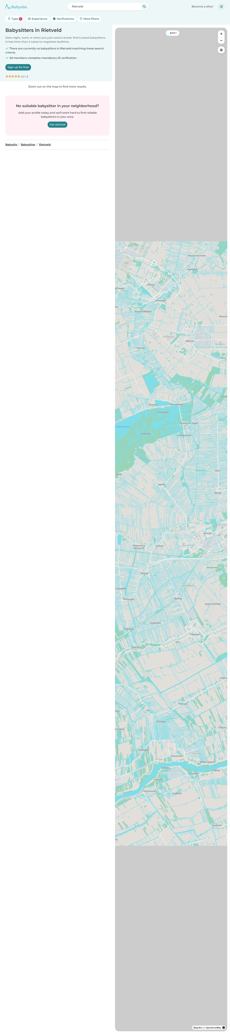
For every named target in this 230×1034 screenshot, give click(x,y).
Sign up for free (18, 67)
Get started (57, 124)
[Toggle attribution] (224, 1028)
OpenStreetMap (213, 1027)
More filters (91, 18)
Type (16, 18)
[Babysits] (16, 6)
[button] (157, 300)
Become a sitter (202, 6)
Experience (39, 18)
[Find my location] (221, 50)
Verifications (65, 18)
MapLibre (197, 1027)
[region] (171, 529)
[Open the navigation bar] (221, 6)
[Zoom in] (221, 33)
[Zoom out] (221, 40)
